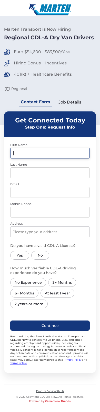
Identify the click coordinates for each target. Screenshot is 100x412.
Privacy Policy (72, 359)
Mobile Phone (21, 204)
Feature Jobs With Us (50, 391)
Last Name (18, 164)
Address (16, 223)
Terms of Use (18, 363)
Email (14, 184)
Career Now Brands (58, 401)
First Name (18, 145)
